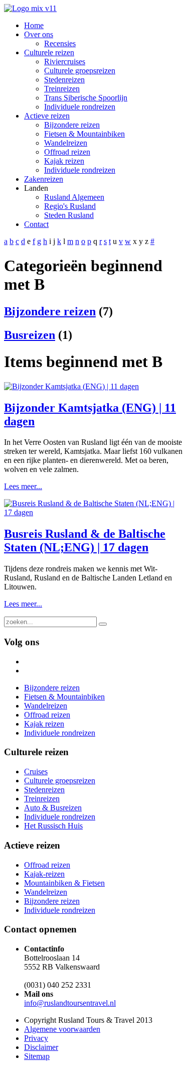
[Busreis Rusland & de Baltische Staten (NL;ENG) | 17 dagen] (94, 512)
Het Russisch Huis (53, 825)
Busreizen (29, 334)
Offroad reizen (47, 865)
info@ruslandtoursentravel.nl (70, 1003)
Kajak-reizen (44, 874)
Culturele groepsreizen (59, 780)
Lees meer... (23, 486)
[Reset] (103, 624)
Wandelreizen (45, 892)
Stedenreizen (44, 789)
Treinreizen (42, 798)
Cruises (36, 771)
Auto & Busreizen (53, 807)
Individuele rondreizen (59, 816)
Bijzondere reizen (50, 311)
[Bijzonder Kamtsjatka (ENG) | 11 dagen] (71, 386)
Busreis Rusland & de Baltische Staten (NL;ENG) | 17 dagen (84, 540)
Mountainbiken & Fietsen (64, 883)
